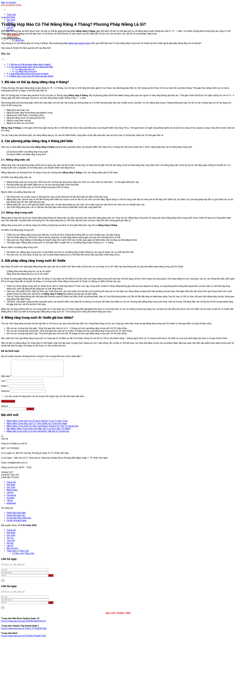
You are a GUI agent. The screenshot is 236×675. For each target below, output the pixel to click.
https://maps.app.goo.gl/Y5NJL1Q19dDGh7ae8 (23, 628)
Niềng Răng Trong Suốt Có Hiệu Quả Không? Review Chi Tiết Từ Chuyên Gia (42, 426)
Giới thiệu (11, 17)
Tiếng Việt (12, 551)
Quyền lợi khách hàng (16, 520)
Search (4, 406)
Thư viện (11, 540)
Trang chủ (11, 14)
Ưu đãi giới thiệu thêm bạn (19, 518)
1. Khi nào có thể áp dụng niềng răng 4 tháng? (30, 64)
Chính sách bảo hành (16, 512)
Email (4, 386)
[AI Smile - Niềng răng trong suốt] (11, 5)
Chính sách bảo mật (16, 515)
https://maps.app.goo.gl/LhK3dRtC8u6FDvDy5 (23, 621)
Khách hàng (12, 490)
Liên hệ (10, 27)
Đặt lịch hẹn (12, 548)
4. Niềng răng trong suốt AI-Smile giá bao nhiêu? (31, 76)
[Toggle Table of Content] (3, 59)
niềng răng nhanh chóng (79, 43)
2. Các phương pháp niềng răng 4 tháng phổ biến (31, 67)
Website (5, 391)
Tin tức (4, 17)
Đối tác (10, 543)
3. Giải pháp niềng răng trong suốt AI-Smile (28, 74)
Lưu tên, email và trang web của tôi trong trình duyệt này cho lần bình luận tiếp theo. (44, 396)
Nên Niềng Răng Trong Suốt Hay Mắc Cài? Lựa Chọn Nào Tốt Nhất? (39, 428)
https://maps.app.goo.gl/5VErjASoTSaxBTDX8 (23, 635)
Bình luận (6, 376)
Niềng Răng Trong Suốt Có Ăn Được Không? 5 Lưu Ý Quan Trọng (37, 421)
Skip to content (8, 2)
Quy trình (11, 19)
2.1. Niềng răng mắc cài (24, 69)
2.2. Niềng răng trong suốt (26, 71)
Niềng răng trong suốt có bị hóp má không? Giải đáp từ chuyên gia (38, 431)
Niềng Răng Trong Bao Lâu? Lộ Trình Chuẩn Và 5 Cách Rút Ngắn (37, 423)
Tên (3, 381)
